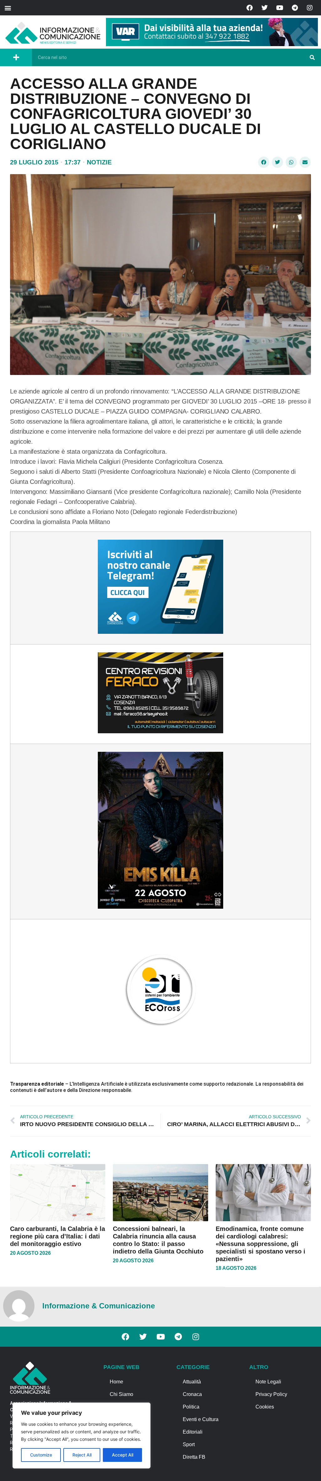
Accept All (122, 1454)
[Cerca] (312, 57)
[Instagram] (309, 8)
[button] (8, 8)
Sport (189, 1444)
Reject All (82, 1454)
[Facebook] (249, 8)
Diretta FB (194, 1457)
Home (116, 1381)
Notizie (99, 162)
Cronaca (192, 1394)
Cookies (264, 1406)
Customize (41, 1454)
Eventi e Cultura (200, 1419)
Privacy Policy (271, 1394)
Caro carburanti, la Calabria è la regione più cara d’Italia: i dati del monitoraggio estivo (57, 1236)
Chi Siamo (121, 1394)
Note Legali (268, 1381)
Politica (191, 1406)
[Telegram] (294, 8)
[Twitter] (264, 8)
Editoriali (193, 1432)
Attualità (192, 1381)
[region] (81, 1435)
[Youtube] (279, 8)
